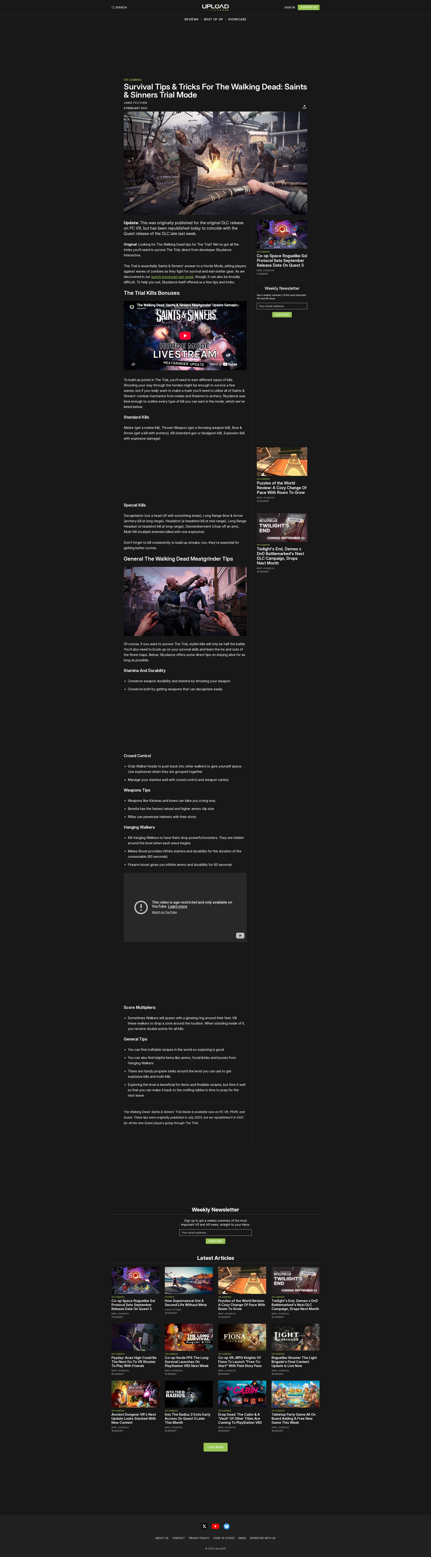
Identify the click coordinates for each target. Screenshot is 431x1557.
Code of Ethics (224, 1538)
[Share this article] (304, 106)
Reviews (192, 19)
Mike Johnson (265, 270)
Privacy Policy (199, 1538)
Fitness (169, 1297)
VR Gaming (133, 80)
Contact (179, 1538)
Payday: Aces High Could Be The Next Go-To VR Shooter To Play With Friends (134, 1362)
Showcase (237, 19)
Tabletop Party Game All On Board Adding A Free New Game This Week (294, 1418)
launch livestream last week (172, 277)
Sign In (290, 7)
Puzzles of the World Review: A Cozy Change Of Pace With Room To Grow (282, 488)
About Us (162, 1538)
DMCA (242, 1538)
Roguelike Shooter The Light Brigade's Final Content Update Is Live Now (294, 1362)
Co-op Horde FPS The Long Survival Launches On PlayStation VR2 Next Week (187, 1362)
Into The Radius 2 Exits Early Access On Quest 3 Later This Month (187, 1418)
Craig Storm (173, 1309)
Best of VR (213, 19)
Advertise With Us (263, 1538)
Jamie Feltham (135, 102)
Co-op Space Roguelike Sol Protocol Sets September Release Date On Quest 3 (282, 260)
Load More (216, 1447)
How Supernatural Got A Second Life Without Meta (186, 1303)
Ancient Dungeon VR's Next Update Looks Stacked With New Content (133, 1418)
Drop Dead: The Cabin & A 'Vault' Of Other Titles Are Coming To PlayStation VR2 (240, 1418)
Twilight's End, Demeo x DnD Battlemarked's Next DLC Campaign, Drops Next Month (280, 555)
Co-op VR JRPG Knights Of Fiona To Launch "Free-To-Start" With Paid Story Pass (240, 1362)
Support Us (309, 7)
